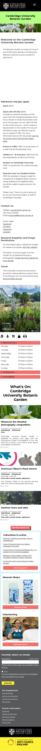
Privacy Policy (6, 722)
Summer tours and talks (14, 507)
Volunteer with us (20, 644)
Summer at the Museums (10, 696)
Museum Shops (20, 607)
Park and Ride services (12, 279)
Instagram (7, 229)
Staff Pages (5, 711)
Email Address (7, 659)
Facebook (7, 224)
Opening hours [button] (10, 343)
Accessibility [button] (9, 377)
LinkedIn (6, 232)
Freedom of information (9, 714)
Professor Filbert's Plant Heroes (19, 469)
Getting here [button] (9, 372)
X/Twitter (7, 227)
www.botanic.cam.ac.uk (21, 210)
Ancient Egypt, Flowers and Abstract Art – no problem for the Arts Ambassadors (20, 551)
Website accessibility (8, 719)
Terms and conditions (8, 717)
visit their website (29, 247)
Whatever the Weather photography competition (15, 423)
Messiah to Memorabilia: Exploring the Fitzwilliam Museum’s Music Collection (17, 557)
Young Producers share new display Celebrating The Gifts (16, 545)
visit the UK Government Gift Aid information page (21, 138)
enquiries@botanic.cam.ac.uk (20, 215)
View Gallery (8, 329)
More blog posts (20, 568)
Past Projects (6, 702)
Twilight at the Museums (10, 699)
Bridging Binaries (7, 693)
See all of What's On (20, 528)
